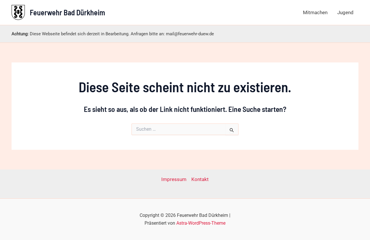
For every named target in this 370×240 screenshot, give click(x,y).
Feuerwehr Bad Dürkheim (67, 12)
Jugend (345, 12)
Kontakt (200, 179)
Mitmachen (315, 12)
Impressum (173, 179)
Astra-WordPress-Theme (200, 223)
